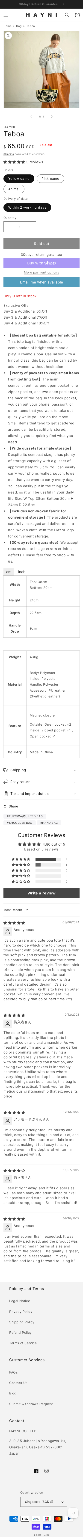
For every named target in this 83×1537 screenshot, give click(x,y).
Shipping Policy (22, 1322)
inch (21, 572)
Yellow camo (19, 178)
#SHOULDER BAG (19, 822)
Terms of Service (23, 1343)
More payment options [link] (41, 272)
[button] (6, 15)
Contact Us (18, 1383)
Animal (14, 189)
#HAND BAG (49, 822)
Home (7, 26)
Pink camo (50, 178)
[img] (14, 923)
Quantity (9, 218)
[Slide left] (31, 116)
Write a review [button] (41, 893)
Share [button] (13, 806)
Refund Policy (20, 1332)
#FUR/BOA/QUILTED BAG (25, 816)
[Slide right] (52, 116)
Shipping (8, 154)
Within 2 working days (27, 207)
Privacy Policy (20, 1312)
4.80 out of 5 (54, 844)
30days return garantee (41, 254)
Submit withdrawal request (31, 1404)
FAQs (13, 1372)
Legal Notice (19, 1301)
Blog (12, 1393)
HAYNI (46, 1535)
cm (8, 572)
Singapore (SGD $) (39, 1502)
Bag (19, 26)
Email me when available (41, 282)
